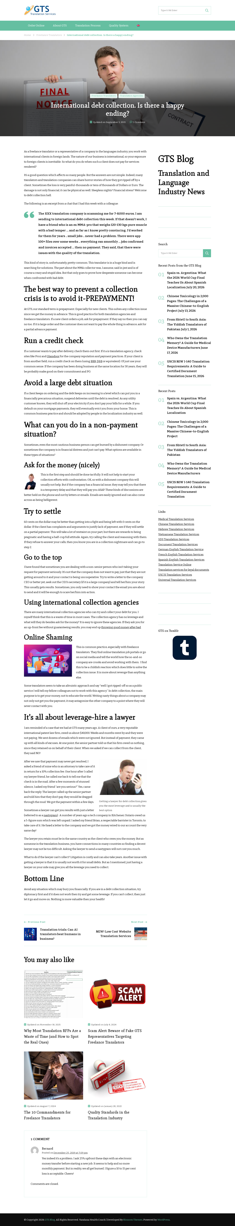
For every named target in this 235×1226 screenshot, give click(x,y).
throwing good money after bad (121, 627)
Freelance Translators (104, 96)
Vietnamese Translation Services (178, 534)
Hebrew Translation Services (176, 529)
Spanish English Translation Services (181, 559)
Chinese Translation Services (176, 524)
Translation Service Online (174, 564)
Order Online (36, 25)
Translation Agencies (131, 96)
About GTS (60, 25)
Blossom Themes (132, 1219)
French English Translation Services (181, 554)
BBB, (94, 361)
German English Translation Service (181, 549)
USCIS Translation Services (175, 574)
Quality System (118, 25)
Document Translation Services (178, 544)
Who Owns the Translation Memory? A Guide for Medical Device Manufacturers (189, 343)
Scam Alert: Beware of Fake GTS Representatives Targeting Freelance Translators (115, 1036)
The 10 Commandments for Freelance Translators (47, 1115)
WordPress (163, 1219)
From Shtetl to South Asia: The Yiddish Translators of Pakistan (187, 324)
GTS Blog (50, 1219)
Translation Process (88, 25)
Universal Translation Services (177, 580)
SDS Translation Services (173, 539)
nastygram (50, 815)
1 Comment (139, 122)
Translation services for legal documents (183, 569)
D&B (99, 361)
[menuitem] (138, 26)
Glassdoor (53, 356)
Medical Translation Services (176, 519)
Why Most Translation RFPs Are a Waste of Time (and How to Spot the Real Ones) (52, 1036)
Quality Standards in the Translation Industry (108, 1115)
